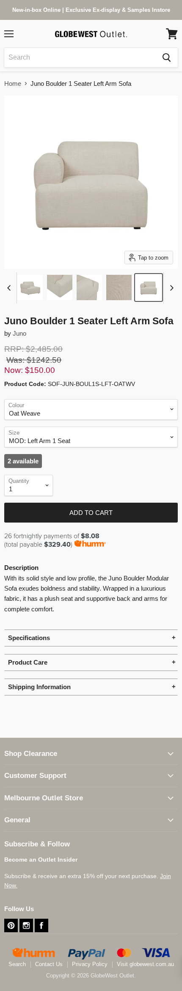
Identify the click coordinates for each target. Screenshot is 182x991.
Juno (19, 333)
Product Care (27, 662)
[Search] (166, 57)
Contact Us (49, 964)
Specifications (29, 637)
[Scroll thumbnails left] (10, 288)
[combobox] (79, 57)
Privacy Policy (90, 964)
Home (12, 83)
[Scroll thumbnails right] (170, 288)
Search (17, 964)
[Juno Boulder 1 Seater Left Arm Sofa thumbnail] (30, 287)
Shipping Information (39, 686)
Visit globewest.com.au (145, 964)
